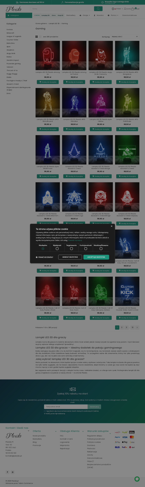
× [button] (111, 226)
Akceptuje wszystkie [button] (96, 257)
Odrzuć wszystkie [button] (70, 257)
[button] (44, 257)
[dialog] (72, 243)
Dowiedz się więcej (75, 240)
